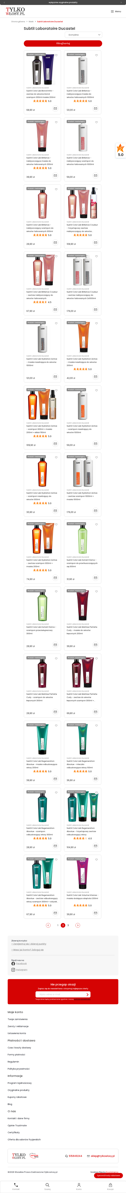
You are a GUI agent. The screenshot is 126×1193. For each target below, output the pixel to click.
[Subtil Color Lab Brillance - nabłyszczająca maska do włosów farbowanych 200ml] (42, 136)
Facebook (21, 963)
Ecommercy (112, 1172)
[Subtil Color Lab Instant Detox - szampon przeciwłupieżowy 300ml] (42, 605)
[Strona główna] (15, 11)
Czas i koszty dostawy (19, 1047)
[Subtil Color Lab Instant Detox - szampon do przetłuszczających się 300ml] (83, 538)
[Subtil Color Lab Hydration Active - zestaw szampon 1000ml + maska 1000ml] (83, 471)
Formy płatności (16, 1054)
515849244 (75, 1156)
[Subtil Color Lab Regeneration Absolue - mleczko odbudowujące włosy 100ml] (83, 739)
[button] (116, 11)
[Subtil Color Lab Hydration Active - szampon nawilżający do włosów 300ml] (42, 471)
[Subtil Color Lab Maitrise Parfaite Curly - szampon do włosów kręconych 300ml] (42, 672)
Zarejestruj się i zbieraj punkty (29, 943)
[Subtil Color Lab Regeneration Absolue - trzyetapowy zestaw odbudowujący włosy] (83, 806)
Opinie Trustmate (17, 1125)
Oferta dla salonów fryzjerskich (24, 1139)
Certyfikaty (14, 1132)
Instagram (21, 969)
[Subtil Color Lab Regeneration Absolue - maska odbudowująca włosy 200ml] (42, 739)
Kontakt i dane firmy (19, 1118)
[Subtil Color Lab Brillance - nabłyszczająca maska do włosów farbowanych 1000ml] (83, 69)
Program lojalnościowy (20, 1083)
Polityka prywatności (19, 1068)
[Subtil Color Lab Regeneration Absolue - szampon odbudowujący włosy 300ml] (42, 806)
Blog (10, 1104)
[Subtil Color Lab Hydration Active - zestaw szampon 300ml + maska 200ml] (42, 538)
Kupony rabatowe (17, 1097)
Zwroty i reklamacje (18, 1026)
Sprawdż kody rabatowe (108, 1175)
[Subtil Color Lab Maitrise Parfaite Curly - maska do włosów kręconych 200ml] (83, 605)
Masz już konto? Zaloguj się (28, 949)
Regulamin (13, 1061)
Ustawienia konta (17, 1033)
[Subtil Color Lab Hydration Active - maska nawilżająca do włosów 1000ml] (42, 337)
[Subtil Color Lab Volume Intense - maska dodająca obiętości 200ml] (83, 873)
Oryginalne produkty (19, 1090)
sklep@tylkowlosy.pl (103, 1156)
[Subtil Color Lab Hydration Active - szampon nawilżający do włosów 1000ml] (83, 404)
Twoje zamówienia (18, 1019)
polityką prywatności (82, 999)
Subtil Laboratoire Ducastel (37, 88)
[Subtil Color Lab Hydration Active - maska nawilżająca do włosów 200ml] (83, 337)
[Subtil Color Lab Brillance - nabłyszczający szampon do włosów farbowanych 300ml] (42, 203)
